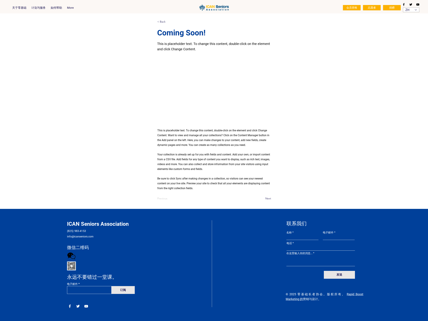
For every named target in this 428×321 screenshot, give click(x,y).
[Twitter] (411, 4)
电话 (289, 243)
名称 (289, 232)
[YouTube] (418, 4)
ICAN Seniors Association (98, 224)
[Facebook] (404, 4)
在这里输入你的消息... (299, 253)
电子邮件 (72, 284)
